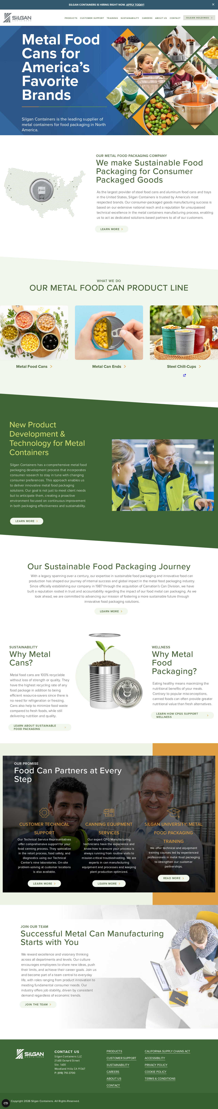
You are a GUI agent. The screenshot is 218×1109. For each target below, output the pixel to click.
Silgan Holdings (197, 17)
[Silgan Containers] (17, 17)
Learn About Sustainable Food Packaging (35, 727)
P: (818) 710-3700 (64, 1073)
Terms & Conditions (160, 1079)
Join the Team (36, 1004)
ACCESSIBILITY (155, 1058)
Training (112, 18)
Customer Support (92, 18)
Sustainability (130, 18)
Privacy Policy (156, 1065)
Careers (147, 18)
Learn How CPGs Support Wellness (177, 715)
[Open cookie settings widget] (6, 1103)
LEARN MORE (109, 611)
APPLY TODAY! (135, 5)
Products (71, 18)
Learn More (110, 229)
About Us (161, 18)
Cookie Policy (155, 1072)
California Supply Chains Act (167, 1051)
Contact (175, 18)
